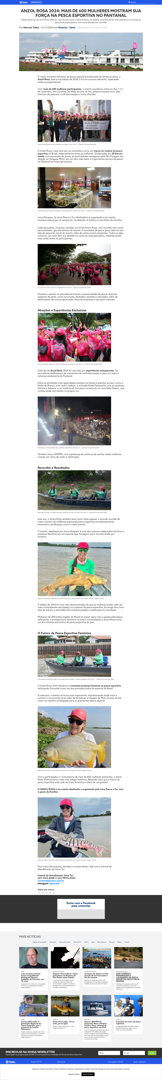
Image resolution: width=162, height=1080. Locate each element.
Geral (72, 27)
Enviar (152, 1053)
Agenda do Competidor (40, 942)
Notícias (63, 27)
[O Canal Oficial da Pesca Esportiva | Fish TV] (24, 2)
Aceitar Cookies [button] (88, 1074)
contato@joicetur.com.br (51, 880)
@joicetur (55, 883)
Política (119, 942)
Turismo (126, 942)
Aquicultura (53, 942)
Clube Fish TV (77, 942)
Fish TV (86, 942)
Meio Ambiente (101, 942)
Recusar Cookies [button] (74, 1074)
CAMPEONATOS (36, 2)
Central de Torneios (65, 942)
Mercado (111, 942)
